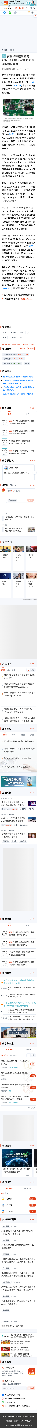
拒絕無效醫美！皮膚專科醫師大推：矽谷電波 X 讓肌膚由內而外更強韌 (31, 582)
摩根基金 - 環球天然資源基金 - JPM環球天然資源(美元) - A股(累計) (15, 1097)
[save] (26, 12)
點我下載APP (26, 298)
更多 (26, 363)
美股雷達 (11, 814)
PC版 (4, 1416)
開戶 (33, 1064)
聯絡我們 (28, 1421)
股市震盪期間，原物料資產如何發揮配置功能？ (5, 556)
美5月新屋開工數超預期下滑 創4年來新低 (18, 376)
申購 (33, 1076)
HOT (10, 421)
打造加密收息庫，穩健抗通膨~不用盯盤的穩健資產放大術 (22, 442)
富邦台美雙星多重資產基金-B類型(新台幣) (14, 1074)
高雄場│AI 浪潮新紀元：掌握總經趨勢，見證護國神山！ (21, 452)
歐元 (11, 134)
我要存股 (31, 348)
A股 (11, 798)
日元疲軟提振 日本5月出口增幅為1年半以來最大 (15, 529)
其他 (10, 1091)
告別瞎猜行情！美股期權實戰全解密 (19, 294)
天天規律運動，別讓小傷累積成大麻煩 (18, 556)
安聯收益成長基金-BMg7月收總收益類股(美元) (15, 1062)
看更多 (32, 408)
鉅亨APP (11, 1416)
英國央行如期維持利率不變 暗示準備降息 (18, 394)
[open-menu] (2, 8)
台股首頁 (22, 348)
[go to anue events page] (27, 8)
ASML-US (7, 288)
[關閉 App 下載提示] (2, 3)
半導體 (10, 1211)
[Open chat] (32, 12)
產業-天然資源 (13, 1103)
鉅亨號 (18, 1416)
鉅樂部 (25, 1416)
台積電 (10, 1205)
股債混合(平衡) (13, 1067)
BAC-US (17, 85)
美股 (5, 50)
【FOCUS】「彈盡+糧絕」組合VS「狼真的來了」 (19, 518)
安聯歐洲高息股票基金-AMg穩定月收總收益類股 (15, 1086)
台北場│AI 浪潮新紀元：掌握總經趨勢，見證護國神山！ (21, 432)
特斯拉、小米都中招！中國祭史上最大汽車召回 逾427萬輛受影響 (5, 582)
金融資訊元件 (18, 1421)
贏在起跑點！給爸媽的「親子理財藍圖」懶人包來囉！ (18, 344)
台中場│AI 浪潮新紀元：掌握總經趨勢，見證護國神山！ (21, 422)
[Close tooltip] (30, 18)
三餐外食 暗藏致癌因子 (18, 582)
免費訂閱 (31, 1388)
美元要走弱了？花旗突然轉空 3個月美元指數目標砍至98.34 (31, 556)
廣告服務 (9, 1421)
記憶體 (10, 1198)
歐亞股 (12, 50)
